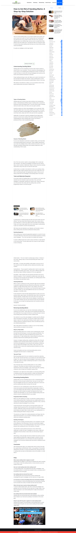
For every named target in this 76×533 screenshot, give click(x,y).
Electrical (54, 2)
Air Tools (50, 73)
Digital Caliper (51, 82)
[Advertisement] (29, 56)
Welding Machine (51, 51)
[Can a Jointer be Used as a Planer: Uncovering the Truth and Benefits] (16, 209)
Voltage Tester (51, 95)
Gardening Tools (51, 89)
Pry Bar (50, 83)
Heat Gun (50, 53)
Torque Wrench (51, 102)
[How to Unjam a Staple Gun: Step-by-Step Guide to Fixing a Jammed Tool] (51, 21)
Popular (51, 7)
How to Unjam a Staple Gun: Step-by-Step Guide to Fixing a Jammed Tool (58, 21)
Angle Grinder (51, 47)
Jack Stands (51, 103)
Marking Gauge (51, 85)
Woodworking (41, 2)
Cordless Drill (51, 43)
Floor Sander (51, 66)
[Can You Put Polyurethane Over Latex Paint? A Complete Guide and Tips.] (16, 214)
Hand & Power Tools (52, 41)
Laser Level (51, 56)
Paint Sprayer (51, 44)
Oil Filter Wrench (51, 112)
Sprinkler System (51, 90)
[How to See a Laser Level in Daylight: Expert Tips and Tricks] (51, 12)
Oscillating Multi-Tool (52, 79)
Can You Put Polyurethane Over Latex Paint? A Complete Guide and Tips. (24, 214)
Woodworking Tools (52, 96)
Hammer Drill (51, 54)
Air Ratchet (51, 115)
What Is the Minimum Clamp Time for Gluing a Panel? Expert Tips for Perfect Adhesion (40, 209)
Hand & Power (48, 2)
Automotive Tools (51, 99)
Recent (60, 7)
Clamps (50, 60)
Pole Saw (50, 92)
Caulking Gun (51, 63)
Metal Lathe (51, 67)
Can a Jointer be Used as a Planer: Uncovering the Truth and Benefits (23, 209)
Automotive (29, 2)
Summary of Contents (28, 63)
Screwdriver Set (51, 69)
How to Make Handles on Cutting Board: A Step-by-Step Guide (40, 214)
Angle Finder (51, 76)
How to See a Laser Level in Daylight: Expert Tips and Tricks (58, 12)
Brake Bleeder (51, 106)
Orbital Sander (51, 57)
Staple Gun (51, 50)
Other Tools (59, 2)
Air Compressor (51, 100)
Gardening (35, 2)
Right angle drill (51, 86)
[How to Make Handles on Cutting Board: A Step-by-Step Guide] (32, 214)
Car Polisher (51, 109)
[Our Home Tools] (16, 2)
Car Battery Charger (52, 105)
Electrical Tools (51, 93)
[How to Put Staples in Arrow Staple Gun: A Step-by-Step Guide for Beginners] (51, 25)
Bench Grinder (51, 70)
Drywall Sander (51, 80)
